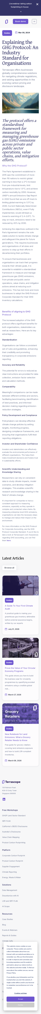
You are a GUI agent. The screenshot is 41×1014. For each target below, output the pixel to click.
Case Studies (7, 919)
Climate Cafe (7, 941)
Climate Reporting (9, 872)
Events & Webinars (9, 930)
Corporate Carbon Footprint (13, 855)
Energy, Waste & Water (11, 877)
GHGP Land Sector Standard (13, 815)
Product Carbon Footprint (12, 861)
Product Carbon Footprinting (13, 842)
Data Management (9, 890)
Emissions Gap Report (27, 195)
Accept (20, 999)
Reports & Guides (9, 935)
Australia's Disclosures (11, 832)
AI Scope (6, 906)
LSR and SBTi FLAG (10, 901)
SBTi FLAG (6, 821)
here (9, 540)
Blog (4, 925)
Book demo (20, 21)
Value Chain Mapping (10, 837)
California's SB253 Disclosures (14, 826)
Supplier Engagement (11, 866)
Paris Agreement (14, 171)
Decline (20, 1005)
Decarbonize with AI (10, 896)
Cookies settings (20, 993)
